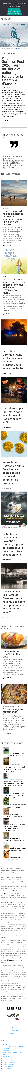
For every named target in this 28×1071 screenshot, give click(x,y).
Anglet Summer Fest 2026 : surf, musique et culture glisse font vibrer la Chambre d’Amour (13, 71)
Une (18, 651)
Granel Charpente (7, 1056)
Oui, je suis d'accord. (14, 9)
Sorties (10, 53)
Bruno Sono (6, 1048)
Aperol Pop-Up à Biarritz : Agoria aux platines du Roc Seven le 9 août (13, 415)
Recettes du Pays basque (9, 651)
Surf (14, 53)
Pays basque (16, 881)
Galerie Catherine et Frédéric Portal (12, 1052)
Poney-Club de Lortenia (9, 1062)
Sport (8, 531)
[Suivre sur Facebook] (8, 1008)
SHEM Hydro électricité (8, 1066)
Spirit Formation (7, 1068)
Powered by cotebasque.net (14, 1027)
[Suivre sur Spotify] (19, 1008)
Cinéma (4, 53)
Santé (4, 459)
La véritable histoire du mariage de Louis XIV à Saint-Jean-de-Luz (14, 795)
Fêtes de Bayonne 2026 (9, 591)
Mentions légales (14, 1030)
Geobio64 (5, 1054)
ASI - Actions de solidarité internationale (13, 1046)
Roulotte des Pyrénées (8, 1064)
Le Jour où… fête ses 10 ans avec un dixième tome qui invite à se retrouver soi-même (14, 286)
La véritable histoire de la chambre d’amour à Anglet (14, 755)
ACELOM (5, 1044)
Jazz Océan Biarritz (7, 1058)
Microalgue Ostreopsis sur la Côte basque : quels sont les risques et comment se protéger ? (13, 473)
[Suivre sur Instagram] (12, 1008)
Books (4, 276)
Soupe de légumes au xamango (14, 710)
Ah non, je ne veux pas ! (14, 11)
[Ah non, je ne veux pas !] (26, 8)
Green (4, 348)
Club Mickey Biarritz (8, 1050)
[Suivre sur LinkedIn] (16, 1008)
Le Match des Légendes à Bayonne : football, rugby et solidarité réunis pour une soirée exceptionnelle (13, 544)
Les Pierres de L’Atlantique (9, 1060)
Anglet (14, 902)
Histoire (18, 591)
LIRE (7, 121)
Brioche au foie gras (12, 655)
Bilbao (9, 960)
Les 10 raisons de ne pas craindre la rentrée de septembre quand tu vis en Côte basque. (13, 218)
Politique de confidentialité (14, 1033)
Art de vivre (6, 208)
